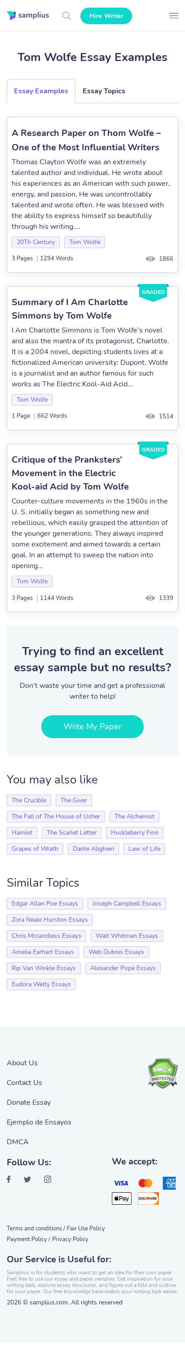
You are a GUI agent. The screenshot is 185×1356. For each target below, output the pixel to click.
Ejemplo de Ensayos (39, 1122)
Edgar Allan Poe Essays (45, 903)
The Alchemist (134, 816)
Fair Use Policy (86, 1229)
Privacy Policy (70, 1239)
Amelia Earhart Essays (43, 952)
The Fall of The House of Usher (56, 816)
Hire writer (106, 16)
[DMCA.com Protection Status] (162, 1073)
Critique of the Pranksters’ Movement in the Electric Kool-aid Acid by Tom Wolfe (70, 473)
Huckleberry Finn (135, 832)
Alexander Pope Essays (123, 968)
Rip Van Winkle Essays (44, 968)
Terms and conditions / (36, 1229)
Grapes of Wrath (35, 848)
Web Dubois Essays (116, 952)
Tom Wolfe (84, 242)
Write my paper (92, 726)
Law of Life (144, 848)
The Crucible (29, 800)
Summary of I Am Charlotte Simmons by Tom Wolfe (70, 309)
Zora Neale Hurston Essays (50, 919)
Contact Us (24, 1083)
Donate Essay (29, 1102)
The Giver (74, 800)
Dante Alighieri (93, 848)
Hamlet (22, 832)
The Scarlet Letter (72, 832)
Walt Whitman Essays (127, 936)
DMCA (18, 1142)
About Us (22, 1063)
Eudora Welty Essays (41, 984)
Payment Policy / (28, 1239)
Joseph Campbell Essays (126, 903)
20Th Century (36, 242)
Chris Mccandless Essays (46, 936)
